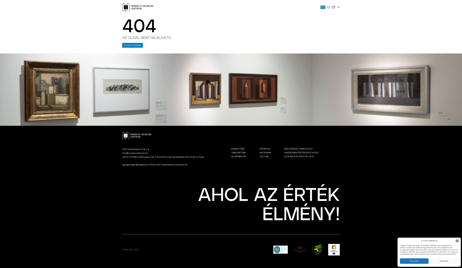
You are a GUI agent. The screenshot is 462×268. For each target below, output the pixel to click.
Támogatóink (238, 153)
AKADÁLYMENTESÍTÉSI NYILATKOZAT (301, 153)
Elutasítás (444, 261)
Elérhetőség (238, 149)
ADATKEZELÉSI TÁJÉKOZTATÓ (298, 149)
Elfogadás (414, 261)
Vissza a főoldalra (132, 45)
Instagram (265, 153)
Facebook (265, 149)
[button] (457, 241)
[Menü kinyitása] (338, 7)
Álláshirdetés (238, 157)
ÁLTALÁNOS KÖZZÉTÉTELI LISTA (299, 157)
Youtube (264, 157)
